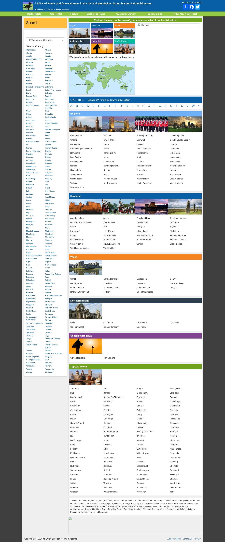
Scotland (96, 25)
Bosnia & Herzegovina (35, 87)
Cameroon (49, 99)
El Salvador (30, 136)
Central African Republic (51, 106)
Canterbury (75, 406)
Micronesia (49, 237)
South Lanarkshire (111, 244)
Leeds (73, 444)
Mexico (29, 237)
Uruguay (48, 357)
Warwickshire (143, 179)
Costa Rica (30, 120)
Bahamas (49, 68)
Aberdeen (74, 389)
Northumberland (144, 166)
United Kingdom (32, 357)
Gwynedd (141, 283)
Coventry (174, 410)
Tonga (28, 339)
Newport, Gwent (77, 457)
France (29, 148)
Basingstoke (175, 389)
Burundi (48, 96)
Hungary (48, 179)
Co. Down (174, 323)
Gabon (48, 151)
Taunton (107, 483)
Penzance (107, 462)
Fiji (27, 145)
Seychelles (30, 302)
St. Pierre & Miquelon (34, 323)
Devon (106, 144)
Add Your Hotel (174, 539)
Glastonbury (142, 423)
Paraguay (30, 277)
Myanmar (49, 246)
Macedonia (49, 219)
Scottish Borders (144, 240)
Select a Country (34, 46)
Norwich (140, 457)
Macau (29, 219)
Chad (28, 111)
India (47, 182)
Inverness (141, 436)
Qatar (28, 286)
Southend (174, 470)
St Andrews (142, 475)
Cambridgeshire (177, 136)
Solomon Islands (51, 308)
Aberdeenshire (77, 218)
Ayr (104, 389)
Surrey (140, 174)
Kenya (28, 200)
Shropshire (142, 170)
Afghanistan (31, 50)
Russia (48, 289)
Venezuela (30, 366)
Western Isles (176, 244)
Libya (28, 213)
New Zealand (31, 259)
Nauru (47, 249)
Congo (28, 117)
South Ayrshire (76, 244)
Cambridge (175, 401)
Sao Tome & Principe (53, 296)
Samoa (48, 292)
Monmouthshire (77, 288)
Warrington (175, 483)
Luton (106, 449)
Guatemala (30, 169)
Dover (73, 419)
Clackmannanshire (178, 218)
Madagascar (31, 222)
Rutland (107, 170)
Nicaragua (49, 259)
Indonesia (30, 185)
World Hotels (34, 14)
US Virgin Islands (33, 360)
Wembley (107, 487)
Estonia (29, 139)
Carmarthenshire (111, 279)
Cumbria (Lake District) (180, 140)
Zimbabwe (49, 372)
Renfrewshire (109, 240)
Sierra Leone (50, 302)
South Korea (50, 311)
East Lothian (142, 222)
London (140, 161)
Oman (47, 268)
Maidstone (75, 453)
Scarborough (142, 466)
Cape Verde (50, 102)
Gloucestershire (144, 149)
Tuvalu (29, 350)
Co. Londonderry (111, 327)
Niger (28, 262)
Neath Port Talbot (111, 288)
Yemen (29, 369)
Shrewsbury (75, 470)
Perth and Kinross (178, 235)
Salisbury (107, 466)
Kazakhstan (50, 197)
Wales (117, 25)
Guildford (107, 427)
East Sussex (175, 174)
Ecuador (29, 132)
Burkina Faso (31, 96)
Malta (47, 228)
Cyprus (29, 123)
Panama (29, 274)
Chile (47, 111)
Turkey (48, 342)
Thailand (29, 336)
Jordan (29, 197)
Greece (48, 160)
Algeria (29, 53)
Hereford (174, 431)
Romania (29, 289)
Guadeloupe (31, 166)
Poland (48, 280)
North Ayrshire (109, 235)
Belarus (48, 75)
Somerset (174, 170)
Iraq (46, 185)
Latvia (47, 206)
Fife (105, 227)
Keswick (140, 440)
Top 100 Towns (121, 41)
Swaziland (30, 326)
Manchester (175, 161)
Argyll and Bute (143, 218)
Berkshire (107, 136)
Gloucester (175, 423)
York (172, 492)
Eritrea (47, 136)
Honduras (49, 175)
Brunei (28, 93)
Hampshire (75, 153)
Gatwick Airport (77, 423)
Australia (29, 65)
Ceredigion (142, 279)
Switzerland (30, 329)
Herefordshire (109, 153)
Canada (29, 102)
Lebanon (29, 209)
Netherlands (50, 252)
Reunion (48, 286)
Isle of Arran (108, 231)
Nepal (28, 252)
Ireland (29, 188)
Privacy (197, 539)
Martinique (49, 231)
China (28, 114)
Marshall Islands (32, 231)
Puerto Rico (50, 283)
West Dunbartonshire (79, 248)
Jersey (106, 157)
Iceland (29, 182)
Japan (47, 194)
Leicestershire (76, 161)
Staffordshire (76, 174)
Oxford (73, 462)
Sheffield (174, 466)
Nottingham (175, 457)
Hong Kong (30, 179)
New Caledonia (51, 256)
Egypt (47, 132)
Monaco (48, 240)
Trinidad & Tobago (52, 339)
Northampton (109, 457)
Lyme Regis (142, 449)
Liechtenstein (50, 213)
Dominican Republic (53, 129)
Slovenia (29, 308)
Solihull (106, 470)
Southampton (143, 470)
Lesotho (48, 209)
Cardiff (73, 279)
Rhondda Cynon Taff (79, 292)
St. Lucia (48, 320)
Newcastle (174, 453)
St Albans (107, 475)
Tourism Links (154, 14)
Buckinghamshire (144, 136)
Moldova (29, 240)
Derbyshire (75, 144)
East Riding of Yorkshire (81, 149)
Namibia (29, 249)
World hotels (40, 9)
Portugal (29, 283)
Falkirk (73, 227)
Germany (30, 157)
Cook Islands (50, 117)
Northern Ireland (77, 41)
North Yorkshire (110, 183)
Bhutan (29, 84)
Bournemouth (76, 397)
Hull (72, 436)
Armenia (29, 62)
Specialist (96, 41)
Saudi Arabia (31, 299)
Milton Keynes (143, 453)
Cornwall (141, 140)
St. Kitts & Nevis (51, 317)
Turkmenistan (31, 345)
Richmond (75, 466)
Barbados (30, 75)
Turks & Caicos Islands (51, 346)
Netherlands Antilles (34, 256)
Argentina (49, 59)
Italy (27, 191)
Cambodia (30, 99)
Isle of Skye (142, 231)
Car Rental (56, 14)
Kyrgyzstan (49, 203)
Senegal (48, 299)
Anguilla (48, 56)
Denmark (30, 126)
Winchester (142, 487)
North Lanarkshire (145, 235)
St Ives (73, 479)
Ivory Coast (50, 191)
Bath (72, 393)
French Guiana (51, 148)
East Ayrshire (109, 222)
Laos (28, 206)
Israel (47, 188)
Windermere (175, 487)
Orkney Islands (77, 240)
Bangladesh (50, 71)
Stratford (174, 479)
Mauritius (48, 234)
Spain (28, 314)
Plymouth (141, 462)
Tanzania (48, 332)
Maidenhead (175, 449)
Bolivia (47, 84)
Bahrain (29, 71)
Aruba (47, 62)
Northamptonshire (111, 166)
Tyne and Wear (110, 179)
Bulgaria (48, 93)
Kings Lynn (175, 440)
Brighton (174, 397)
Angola (29, 56)
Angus (106, 218)
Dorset (140, 144)
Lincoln (140, 444)
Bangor (140, 389)
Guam (47, 166)
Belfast (73, 323)
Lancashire (175, 157)
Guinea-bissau (32, 173)
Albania (48, 50)
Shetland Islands (177, 240)
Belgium (29, 78)
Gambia (29, 154)
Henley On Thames (145, 431)
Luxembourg (50, 215)
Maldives (48, 225)
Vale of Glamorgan (145, 292)
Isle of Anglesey (177, 283)
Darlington (108, 414)
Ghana (48, 157)
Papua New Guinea (53, 274)
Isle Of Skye (75, 440)
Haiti (28, 175)
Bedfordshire (76, 136)
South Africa (31, 311)
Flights (74, 14)
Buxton (140, 401)
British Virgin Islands (53, 90)
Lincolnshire (108, 161)
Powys (173, 288)
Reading (174, 462)
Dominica (30, 129)
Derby (139, 414)
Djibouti (48, 126)
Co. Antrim (108, 323)
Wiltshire (74, 183)
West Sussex (76, 179)
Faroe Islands (50, 142)
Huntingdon (108, 436)
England (73, 25)
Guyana (48, 173)
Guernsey (174, 149)
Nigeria (48, 262)
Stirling (140, 244)
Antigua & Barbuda (33, 59)
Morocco (48, 243)
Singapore (30, 305)
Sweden (48, 326)
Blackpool (174, 393)
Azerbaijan (30, 68)
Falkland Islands (32, 142)
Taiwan (48, 329)
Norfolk (73, 166)
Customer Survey (126, 14)
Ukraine (29, 353)
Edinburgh (174, 222)
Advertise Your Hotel (185, 14)
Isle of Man (175, 153)
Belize (47, 78)
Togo (47, 336)
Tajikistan (30, 332)
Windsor (74, 492)
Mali (27, 228)
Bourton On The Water (113, 397)
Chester (107, 410)
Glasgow (141, 227)
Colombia (49, 114)
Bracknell (141, 397)
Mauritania (30, 234)
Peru (47, 277)
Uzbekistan (30, 363)
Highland (174, 227)
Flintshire (107, 283)
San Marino (30, 296)
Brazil (28, 90)
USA (47, 360)
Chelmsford (175, 406)
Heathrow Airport (110, 431)
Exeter (139, 419)
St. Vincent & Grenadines (31, 318)
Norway (29, 268)
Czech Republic (51, 123)
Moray (73, 235)
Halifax (140, 427)
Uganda (48, 350)
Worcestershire (77, 187)
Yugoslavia (49, 369)
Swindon (74, 483)
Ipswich (173, 436)
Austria (48, 65)
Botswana (49, 87)
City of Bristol (109, 140)
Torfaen (106, 292)
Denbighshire (76, 283)
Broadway (107, 401)
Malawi (48, 222)
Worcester (141, 492)
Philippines (30, 280)
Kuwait (28, 203)
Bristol (73, 401)
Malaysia (29, 225)
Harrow (73, 431)
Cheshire (74, 140)
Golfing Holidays (77, 358)
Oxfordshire (75, 170)
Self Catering (109, 358)
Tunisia (29, 342)
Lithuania (29, 215)
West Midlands (176, 179)
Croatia (48, 120)
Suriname (49, 323)
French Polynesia (33, 151)
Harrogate (174, 427)
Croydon (74, 414)
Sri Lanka (49, 314)
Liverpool (174, 444)
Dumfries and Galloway (80, 222)
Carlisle (140, 406)
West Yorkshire (176, 183)
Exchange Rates (96, 14)
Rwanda (29, 292)
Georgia (48, 154)
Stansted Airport (110, 479)
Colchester (141, 410)
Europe (51, 9)
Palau (47, 271)
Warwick (74, 487)
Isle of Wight (75, 157)
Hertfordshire (142, 153)
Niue (28, 265)
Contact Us (187, 539)
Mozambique (31, 246)
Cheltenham (75, 410)
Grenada (48, 163)
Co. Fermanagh (77, 327)
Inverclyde (75, 231)
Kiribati (47, 200)
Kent (139, 157)
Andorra (48, 53)
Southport (74, 475)
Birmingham (142, 393)
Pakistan (29, 271)
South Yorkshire (144, 183)
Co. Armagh (142, 323)
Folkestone (175, 419)
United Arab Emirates (53, 353)
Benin (28, 81)
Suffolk (106, 174)
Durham (173, 144)
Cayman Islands (32, 105)
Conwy (173, 279)
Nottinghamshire (177, 166)
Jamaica (29, 194)
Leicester (107, 444)
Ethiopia (48, 139)
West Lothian (109, 248)
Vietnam (48, 366)
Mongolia (29, 243)
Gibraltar (29, 160)
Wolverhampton (110, 492)
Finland (48, 145)
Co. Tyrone (141, 327)
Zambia (29, 372)
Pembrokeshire (143, 288)
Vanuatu (48, 363)
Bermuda (48, 81)
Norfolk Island (50, 265)
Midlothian (174, 231)
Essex (106, 149)
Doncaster (174, 414)
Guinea (48, 169)
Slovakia (48, 305)
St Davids (174, 475)
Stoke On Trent (143, 479)
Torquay (140, 483)
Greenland (30, 163)
